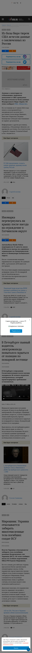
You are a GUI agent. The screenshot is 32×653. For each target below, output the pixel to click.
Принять (16, 648)
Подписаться (16, 331)
